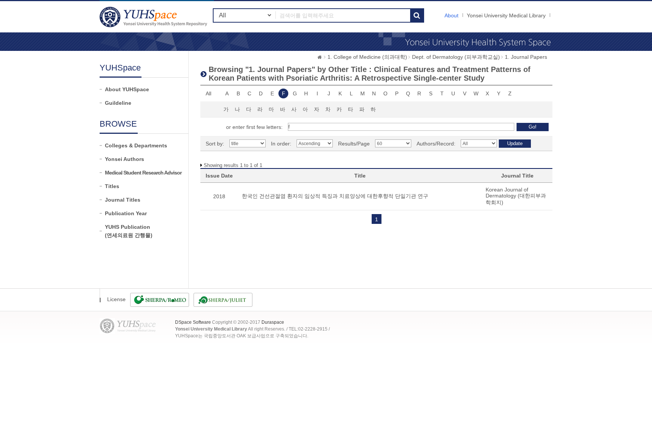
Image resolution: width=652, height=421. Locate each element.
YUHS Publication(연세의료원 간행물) (128, 231)
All (208, 93)
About (451, 15)
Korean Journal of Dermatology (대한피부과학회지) (516, 196)
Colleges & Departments (136, 145)
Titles (112, 186)
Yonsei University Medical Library (506, 15)
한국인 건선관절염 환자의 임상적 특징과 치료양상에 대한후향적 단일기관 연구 (335, 196)
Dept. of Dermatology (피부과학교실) (456, 57)
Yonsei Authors (124, 159)
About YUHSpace (127, 89)
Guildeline (118, 103)
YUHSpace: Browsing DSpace (154, 17)
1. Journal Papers (526, 57)
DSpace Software (193, 322)
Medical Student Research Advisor (143, 173)
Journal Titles (122, 200)
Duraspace (272, 322)
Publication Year (126, 213)
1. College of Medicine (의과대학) (367, 57)
